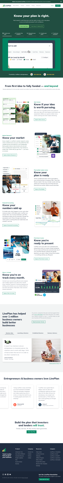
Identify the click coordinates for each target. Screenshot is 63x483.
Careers (29, 454)
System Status (18, 461)
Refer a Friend (39, 459)
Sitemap (38, 465)
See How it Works (36, 26)
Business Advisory (52, 333)
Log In (52, 5)
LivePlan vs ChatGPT (55, 455)
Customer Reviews (19, 455)
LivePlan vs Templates (55, 452)
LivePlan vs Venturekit (55, 459)
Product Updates (19, 457)
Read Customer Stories (38, 322)
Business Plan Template (41, 463)
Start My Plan (24, 26)
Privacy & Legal (25, 477)
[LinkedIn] (7, 474)
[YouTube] (10, 474)
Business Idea (9, 333)
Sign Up (58, 5)
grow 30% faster (38, 314)
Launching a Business (22, 333)
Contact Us (30, 452)
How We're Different (20, 454)
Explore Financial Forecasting (11, 225)
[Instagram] (3, 474)
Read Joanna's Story (54, 363)
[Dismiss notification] (61, 1)
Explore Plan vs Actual (9, 293)
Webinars (38, 455)
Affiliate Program (40, 457)
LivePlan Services (40, 454)
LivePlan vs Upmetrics (55, 457)
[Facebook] (5, 474)
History (29, 455)
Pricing (33, 5)
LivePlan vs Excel (54, 454)
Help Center (39, 452)
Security (17, 463)
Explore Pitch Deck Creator (41, 258)
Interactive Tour (19, 452)
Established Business (37, 333)
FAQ (16, 459)
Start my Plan (31, 432)
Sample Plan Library (40, 461)
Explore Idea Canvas (40, 119)
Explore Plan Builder (40, 189)
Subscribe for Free (44, 479)
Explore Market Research (10, 155)
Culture (29, 457)
